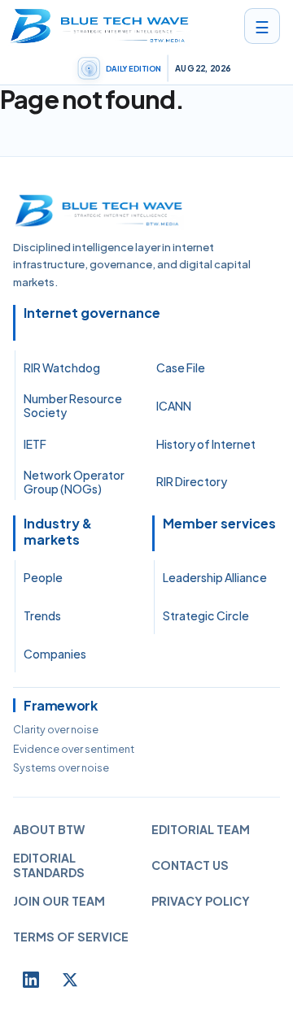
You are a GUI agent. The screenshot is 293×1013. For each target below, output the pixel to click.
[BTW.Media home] (99, 26)
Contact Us (190, 865)
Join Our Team (59, 900)
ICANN (173, 405)
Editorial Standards (49, 865)
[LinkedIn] (31, 980)
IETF (35, 444)
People (43, 577)
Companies (55, 653)
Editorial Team (200, 829)
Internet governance (92, 313)
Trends (42, 615)
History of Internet (206, 444)
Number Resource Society (73, 405)
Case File (180, 367)
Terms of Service (71, 936)
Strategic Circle (206, 615)
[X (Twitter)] (70, 980)
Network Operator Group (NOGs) (74, 482)
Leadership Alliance (215, 577)
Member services (219, 523)
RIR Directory (191, 481)
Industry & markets (58, 531)
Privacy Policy (200, 900)
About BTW (49, 829)
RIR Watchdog (62, 367)
